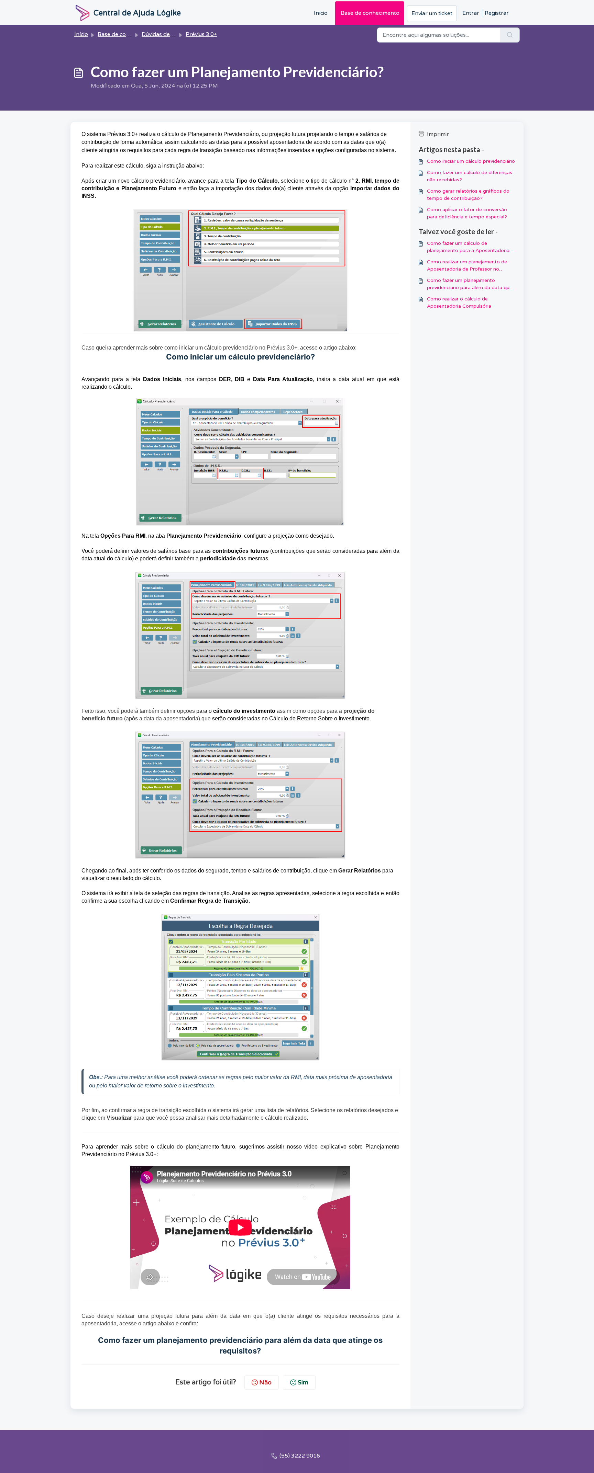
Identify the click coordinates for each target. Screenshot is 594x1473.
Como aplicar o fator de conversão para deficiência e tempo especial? (467, 213)
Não (265, 1382)
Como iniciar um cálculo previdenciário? (240, 356)
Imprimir (438, 134)
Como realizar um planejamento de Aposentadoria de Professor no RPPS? (467, 266)
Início (321, 13)
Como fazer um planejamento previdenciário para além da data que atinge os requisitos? (469, 284)
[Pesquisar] (510, 35)
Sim (303, 1382)
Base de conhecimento (370, 13)
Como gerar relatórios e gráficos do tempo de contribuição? (468, 194)
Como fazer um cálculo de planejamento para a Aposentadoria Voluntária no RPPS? (468, 247)
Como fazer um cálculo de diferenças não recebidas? (469, 176)
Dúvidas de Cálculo (166, 34)
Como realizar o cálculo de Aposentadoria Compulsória (459, 302)
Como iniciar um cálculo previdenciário (471, 161)
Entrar (470, 13)
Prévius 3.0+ (201, 34)
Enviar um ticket (431, 13)
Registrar (497, 13)
